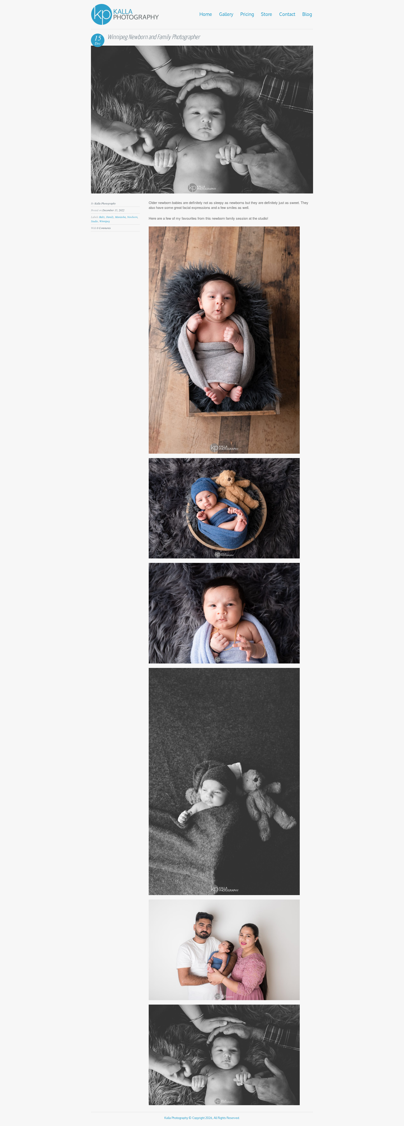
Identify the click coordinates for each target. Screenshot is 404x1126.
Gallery (226, 14)
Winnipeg (104, 221)
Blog (307, 14)
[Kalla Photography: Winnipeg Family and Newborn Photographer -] (125, 24)
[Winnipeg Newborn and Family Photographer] (202, 191)
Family (110, 217)
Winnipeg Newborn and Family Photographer (153, 37)
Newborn (132, 217)
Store (266, 14)
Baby (102, 217)
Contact (287, 14)
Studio (94, 221)
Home (205, 14)
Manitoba (120, 217)
